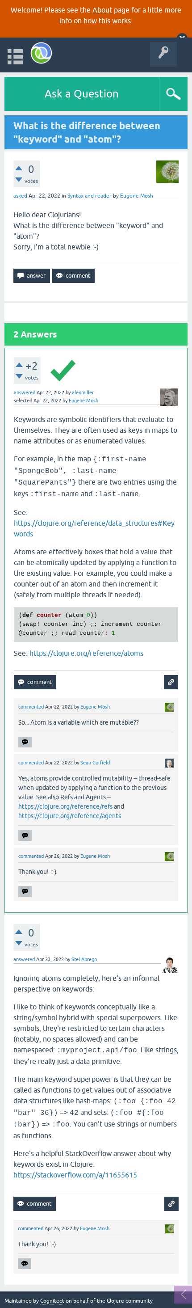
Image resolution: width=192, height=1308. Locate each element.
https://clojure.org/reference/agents (69, 815)
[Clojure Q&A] (41, 53)
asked (20, 196)
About (102, 10)
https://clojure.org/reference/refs (65, 806)
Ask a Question (82, 94)
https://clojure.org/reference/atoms (86, 653)
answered (24, 392)
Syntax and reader (89, 196)
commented (31, 706)
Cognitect (52, 1301)
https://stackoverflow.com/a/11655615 (75, 1175)
